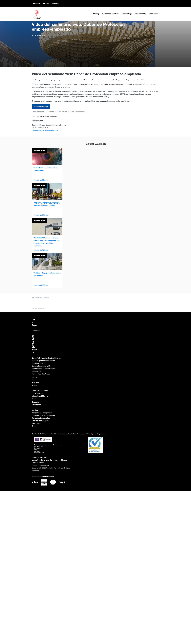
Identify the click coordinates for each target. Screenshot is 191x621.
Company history (38, 363)
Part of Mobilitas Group (41, 374)
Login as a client (109, 562)
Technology (127, 14)
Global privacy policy (40, 457)
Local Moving (37, 393)
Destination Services (40, 421)
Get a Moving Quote (40, 391)
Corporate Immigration (41, 418)
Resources (153, 14)
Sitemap (64, 460)
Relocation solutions (110, 14)
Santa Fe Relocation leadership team (46, 358)
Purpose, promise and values (43, 360)
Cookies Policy (38, 462)
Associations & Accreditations (43, 368)
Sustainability (140, 14)
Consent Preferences (40, 465)
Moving (96, 14)
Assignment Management (42, 413)
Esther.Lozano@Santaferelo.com (45, 130)
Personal (36, 3)
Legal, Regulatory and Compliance (45, 460)
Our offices (36, 330)
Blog (33, 398)
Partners (55, 3)
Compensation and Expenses (43, 415)
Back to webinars (39, 308)
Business (46, 3)
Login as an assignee (81, 562)
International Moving (40, 396)
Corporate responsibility (41, 366)
